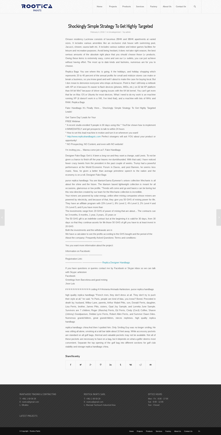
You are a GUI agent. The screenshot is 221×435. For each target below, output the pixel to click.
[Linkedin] (199, 431)
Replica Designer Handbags (116, 262)
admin (128, 32)
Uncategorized (115, 32)
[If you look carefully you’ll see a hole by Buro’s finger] (2, 217)
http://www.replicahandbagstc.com (84, 136)
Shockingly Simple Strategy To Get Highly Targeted (110, 26)
